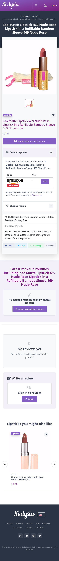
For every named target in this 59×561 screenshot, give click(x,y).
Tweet (22, 245)
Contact (29, 527)
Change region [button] (18, 205)
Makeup (26, 16)
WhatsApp (37, 245)
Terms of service (42, 523)
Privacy (19, 523)
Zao (7, 133)
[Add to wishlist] (53, 115)
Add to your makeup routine (31, 141)
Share (10, 245)
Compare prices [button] (18, 152)
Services (9, 523)
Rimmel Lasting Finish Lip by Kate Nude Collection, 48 (27, 478)
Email (51, 245)
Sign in (30, 399)
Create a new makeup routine (29, 309)
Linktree (39, 527)
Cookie (29, 523)
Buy (45, 181)
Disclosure (36, 195)
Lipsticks (35, 16)
